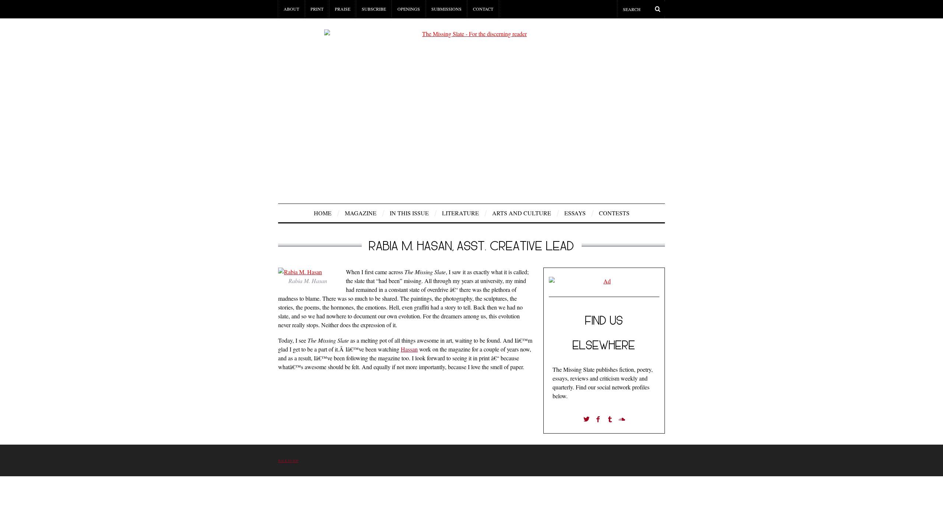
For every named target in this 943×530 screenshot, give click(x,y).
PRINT (317, 9)
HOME (323, 213)
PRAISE (342, 9)
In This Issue (409, 213)
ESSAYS (575, 213)
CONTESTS (614, 213)
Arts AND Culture (521, 213)
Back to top (288, 461)
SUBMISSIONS (446, 9)
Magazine (360, 213)
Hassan (409, 349)
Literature (460, 213)
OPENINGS (408, 9)
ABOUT (291, 9)
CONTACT (483, 9)
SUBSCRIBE (374, 9)
